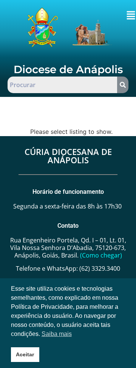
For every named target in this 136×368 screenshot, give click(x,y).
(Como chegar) (101, 255)
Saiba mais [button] (57, 334)
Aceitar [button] (25, 354)
